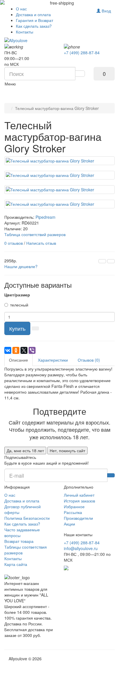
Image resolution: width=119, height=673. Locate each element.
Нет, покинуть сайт (67, 450)
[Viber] (32, 350)
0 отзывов (13, 243)
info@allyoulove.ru (81, 548)
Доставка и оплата (33, 14)
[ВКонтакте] (7, 350)
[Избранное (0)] (89, 9)
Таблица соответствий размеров (35, 234)
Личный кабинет (79, 495)
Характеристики (53, 360)
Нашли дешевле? (21, 266)
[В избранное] (102, 261)
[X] (24, 350)
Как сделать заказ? (34, 26)
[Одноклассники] (15, 350)
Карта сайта (15, 564)
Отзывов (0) (89, 360)
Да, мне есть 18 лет (25, 450)
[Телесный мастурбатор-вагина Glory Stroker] (59, 160)
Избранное (74, 506)
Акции (69, 524)
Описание (18, 360)
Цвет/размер (17, 295)
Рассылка (73, 512)
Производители (78, 518)
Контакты (24, 32)
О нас (21, 9)
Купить (17, 328)
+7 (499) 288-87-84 (82, 52)
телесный (19, 305)
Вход (106, 11)
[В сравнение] (111, 261)
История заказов (79, 501)
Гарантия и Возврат (34, 20)
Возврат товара (19, 541)
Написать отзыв (41, 243)
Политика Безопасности (27, 518)
